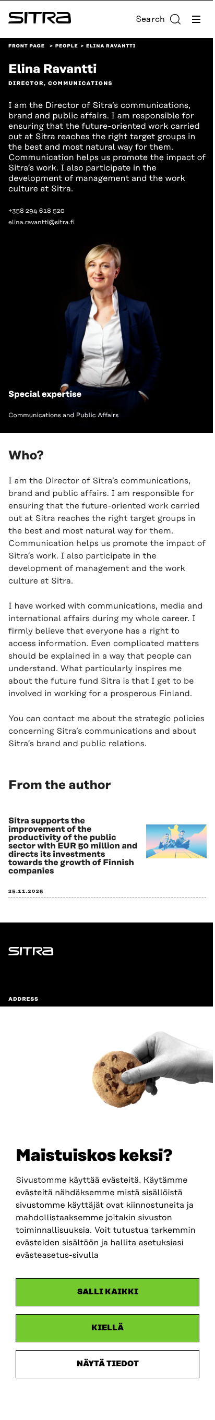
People (66, 46)
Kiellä (107, 1328)
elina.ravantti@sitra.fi (41, 222)
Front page (26, 46)
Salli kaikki (107, 1292)
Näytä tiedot (108, 1364)
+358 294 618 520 (36, 211)
